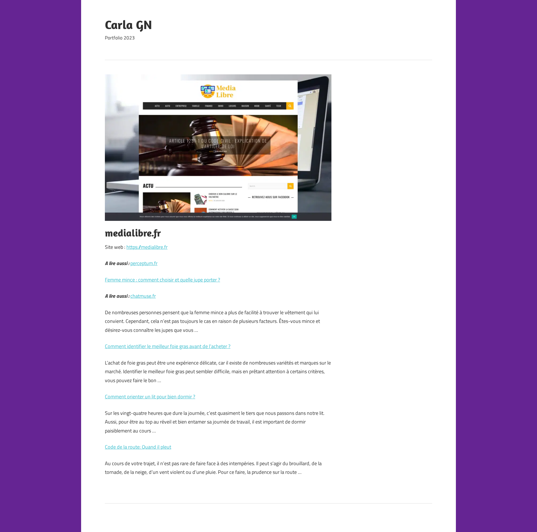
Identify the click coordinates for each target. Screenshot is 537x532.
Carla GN (128, 24)
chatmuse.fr (143, 296)
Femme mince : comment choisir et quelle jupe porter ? (162, 279)
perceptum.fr (143, 263)
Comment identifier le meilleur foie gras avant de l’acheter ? (167, 346)
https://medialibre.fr (147, 247)
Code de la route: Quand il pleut (138, 447)
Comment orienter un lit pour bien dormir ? (150, 396)
